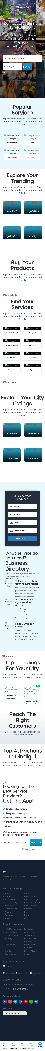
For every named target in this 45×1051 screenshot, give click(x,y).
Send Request (22, 538)
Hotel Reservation (13, 929)
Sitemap (28, 908)
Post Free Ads (30, 896)
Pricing (8, 912)
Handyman (10, 944)
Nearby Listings (31, 899)
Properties (22, 1048)
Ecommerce (10, 954)
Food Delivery (11, 932)
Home (5, 1048)
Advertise (9, 905)
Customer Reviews (33, 902)
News (7, 918)
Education (13, 1048)
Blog (26, 918)
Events (27, 915)
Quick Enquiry (11, 908)
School (27, 954)
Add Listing (10, 899)
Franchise (9, 915)
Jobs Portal (29, 935)
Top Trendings (11, 902)
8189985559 (20, 988)
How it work (29, 912)
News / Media (30, 951)
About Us (9, 893)
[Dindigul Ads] (22, 72)
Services (31, 1048)
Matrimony (29, 932)
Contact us (10, 896)
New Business (30, 905)
